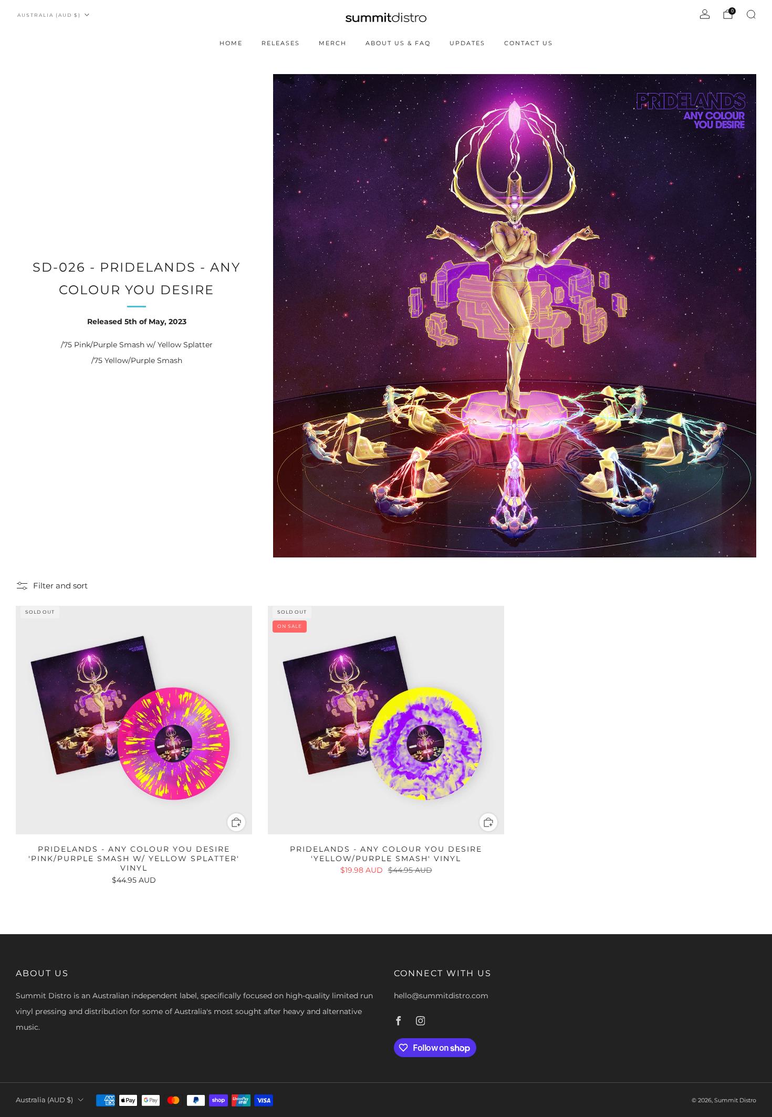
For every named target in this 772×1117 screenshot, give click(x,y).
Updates (467, 43)
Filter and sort (60, 586)
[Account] (705, 14)
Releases (281, 43)
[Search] (751, 14)
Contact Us (528, 43)
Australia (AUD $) (49, 15)
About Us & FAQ (398, 43)
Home (231, 43)
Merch (333, 43)
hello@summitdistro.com (441, 995)
